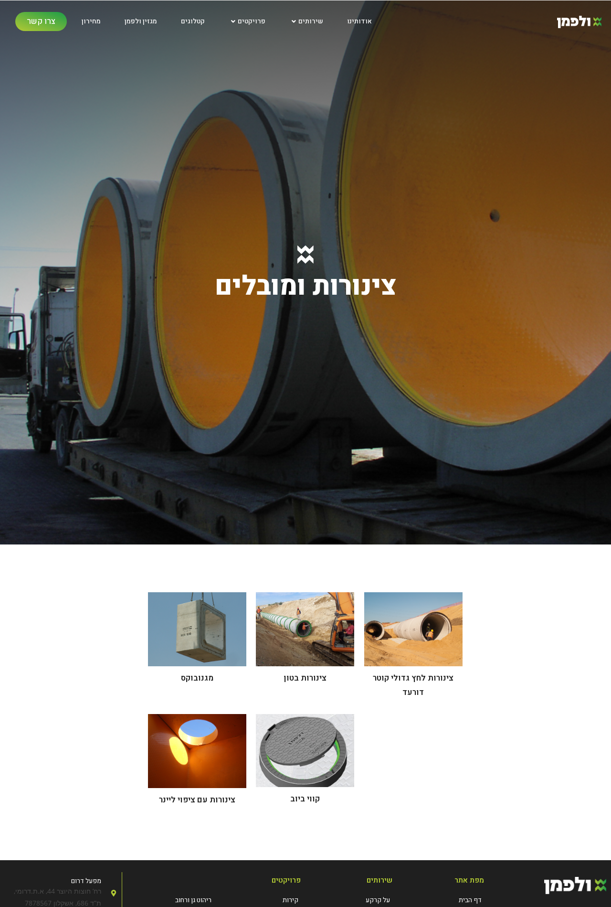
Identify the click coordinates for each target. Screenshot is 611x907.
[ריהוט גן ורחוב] (170, 900)
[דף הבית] (443, 900)
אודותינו (359, 21)
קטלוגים (193, 21)
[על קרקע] (351, 900)
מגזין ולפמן (141, 21)
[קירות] (257, 900)
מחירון (91, 21)
